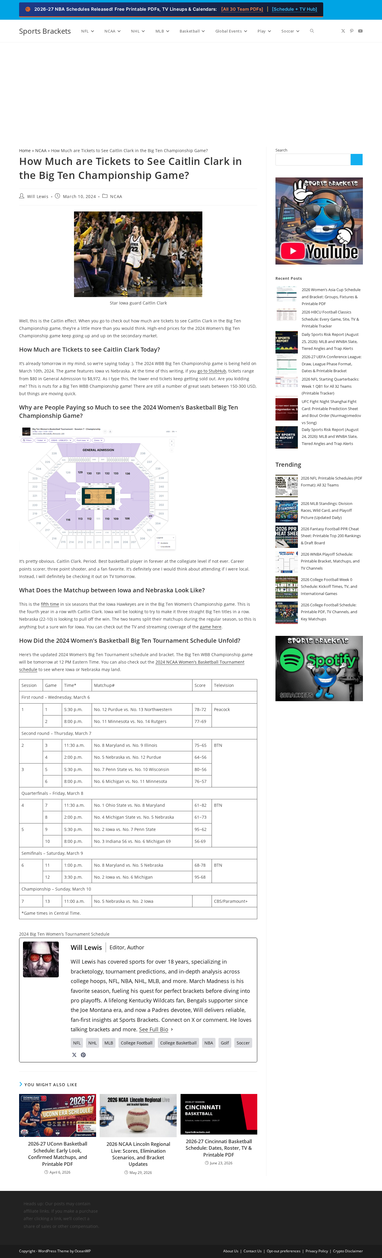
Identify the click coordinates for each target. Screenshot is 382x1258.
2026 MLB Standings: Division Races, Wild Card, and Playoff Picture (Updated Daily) (326, 510)
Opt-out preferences (284, 1251)
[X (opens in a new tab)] (343, 31)
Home (25, 150)
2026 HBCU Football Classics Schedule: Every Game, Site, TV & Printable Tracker (330, 319)
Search (281, 150)
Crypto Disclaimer (348, 1251)
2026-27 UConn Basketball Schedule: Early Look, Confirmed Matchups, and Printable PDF (57, 1153)
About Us (230, 1251)
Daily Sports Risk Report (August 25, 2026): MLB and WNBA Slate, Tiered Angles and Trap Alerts (330, 341)
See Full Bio (153, 1029)
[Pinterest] (83, 1054)
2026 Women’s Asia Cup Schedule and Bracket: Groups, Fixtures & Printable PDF (331, 296)
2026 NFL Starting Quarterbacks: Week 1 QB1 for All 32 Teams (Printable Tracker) (330, 386)
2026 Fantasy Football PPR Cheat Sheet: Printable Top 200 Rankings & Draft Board (331, 535)
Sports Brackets (45, 31)
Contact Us (253, 1251)
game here (210, 627)
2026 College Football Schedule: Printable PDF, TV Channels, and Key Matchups (329, 612)
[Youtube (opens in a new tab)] (360, 31)
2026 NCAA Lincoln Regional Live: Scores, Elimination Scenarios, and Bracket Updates (138, 1154)
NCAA (41, 150)
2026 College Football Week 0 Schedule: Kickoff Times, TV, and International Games (329, 586)
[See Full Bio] (171, 1029)
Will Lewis (38, 196)
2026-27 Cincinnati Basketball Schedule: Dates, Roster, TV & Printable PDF (219, 1148)
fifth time (50, 604)
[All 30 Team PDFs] (242, 9)
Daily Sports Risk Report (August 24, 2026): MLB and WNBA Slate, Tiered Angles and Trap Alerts (330, 436)
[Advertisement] (191, 87)
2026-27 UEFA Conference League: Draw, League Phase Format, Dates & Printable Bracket (331, 363)
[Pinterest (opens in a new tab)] (352, 31)
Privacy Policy (317, 1251)
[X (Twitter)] (74, 1054)
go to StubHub (212, 371)
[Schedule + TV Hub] (294, 9)
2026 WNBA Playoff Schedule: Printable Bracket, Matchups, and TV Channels (330, 561)
